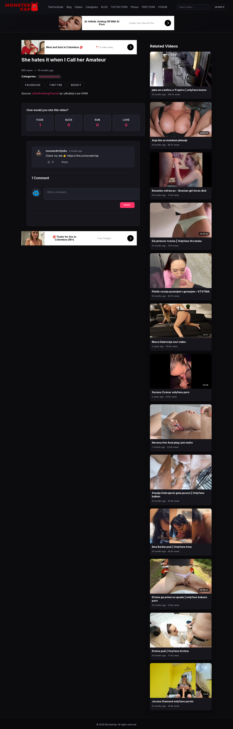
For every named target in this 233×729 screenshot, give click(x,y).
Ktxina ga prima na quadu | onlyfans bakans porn (179, 599)
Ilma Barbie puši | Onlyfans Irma (172, 546)
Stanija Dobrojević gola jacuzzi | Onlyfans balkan (178, 494)
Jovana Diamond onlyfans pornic (173, 701)
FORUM (162, 7)
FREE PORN (148, 7)
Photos (135, 7)
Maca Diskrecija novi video (169, 341)
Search (219, 7)
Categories (92, 7)
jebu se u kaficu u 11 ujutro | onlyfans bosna (179, 90)
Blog (69, 7)
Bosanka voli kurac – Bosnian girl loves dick (179, 190)
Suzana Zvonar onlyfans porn (170, 392)
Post (127, 205)
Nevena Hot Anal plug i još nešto (172, 442)
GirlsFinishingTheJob (49, 76)
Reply (65, 162)
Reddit (76, 85)
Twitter (55, 85)
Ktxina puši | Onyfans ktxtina (170, 651)
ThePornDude (55, 7)
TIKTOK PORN (119, 7)
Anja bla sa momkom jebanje (169, 140)
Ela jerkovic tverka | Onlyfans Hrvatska (177, 241)
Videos (78, 7)
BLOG (104, 7)
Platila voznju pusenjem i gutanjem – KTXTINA (181, 291)
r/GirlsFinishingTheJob (45, 93)
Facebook (33, 85)
